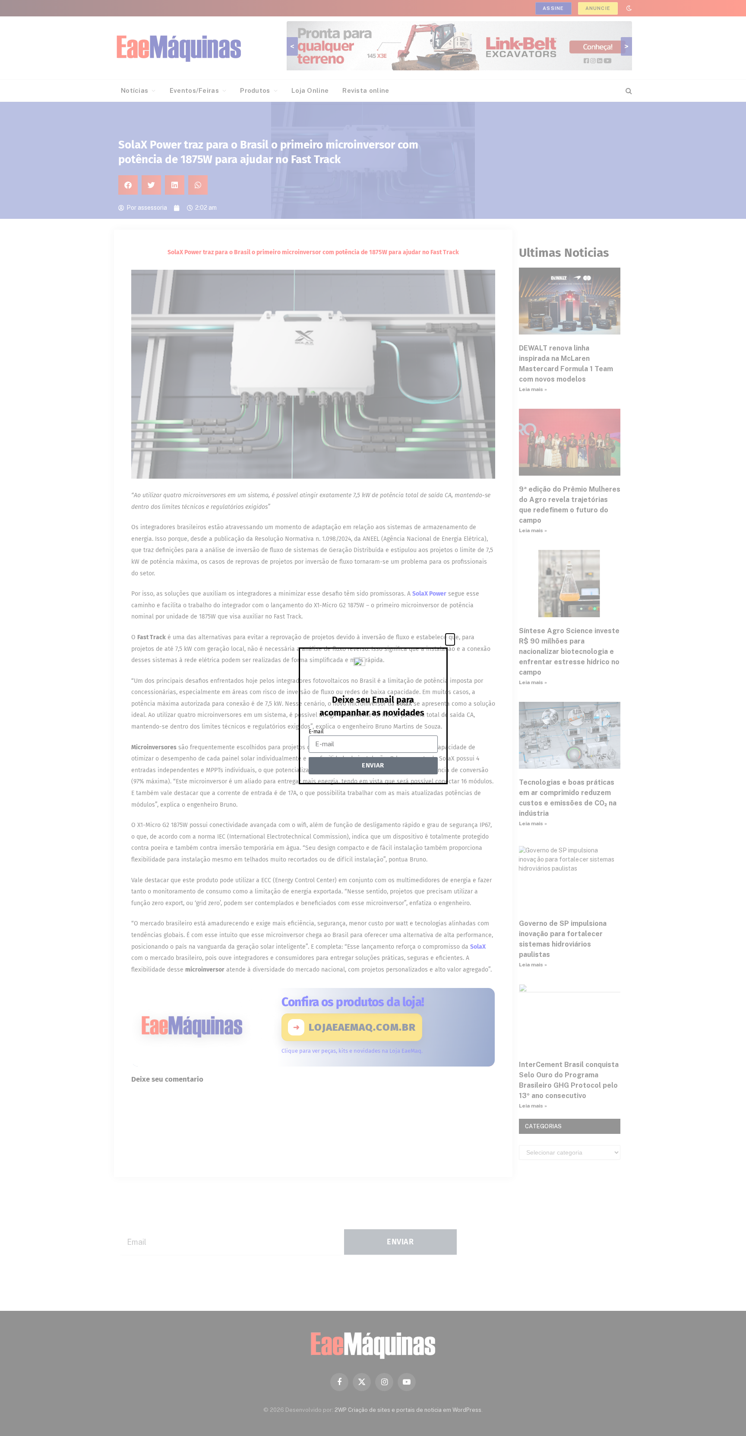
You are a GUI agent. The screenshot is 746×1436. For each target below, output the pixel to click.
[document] (373, 718)
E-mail (316, 732)
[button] (450, 639)
